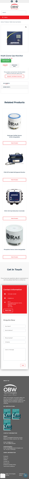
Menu (5, 17)
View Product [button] (14, 143)
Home (2, 21)
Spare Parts (6, 87)
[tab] (14, 83)
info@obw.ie (11, 298)
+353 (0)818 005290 (10, 443)
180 (11, 58)
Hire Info (5, 65)
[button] (26, 27)
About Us (5, 458)
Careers (5, 459)
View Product (14, 179)
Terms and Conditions (9, 466)
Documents (6, 83)
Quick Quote (5, 60)
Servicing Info (14, 65)
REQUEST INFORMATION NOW (14, 76)
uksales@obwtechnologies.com (15, 448)
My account (6, 463)
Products (7, 21)
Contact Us (6, 461)
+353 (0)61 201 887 (12, 294)
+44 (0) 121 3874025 (10, 449)
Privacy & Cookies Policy (9, 464)
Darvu (20, 475)
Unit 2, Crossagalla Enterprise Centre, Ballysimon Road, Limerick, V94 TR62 (13, 438)
